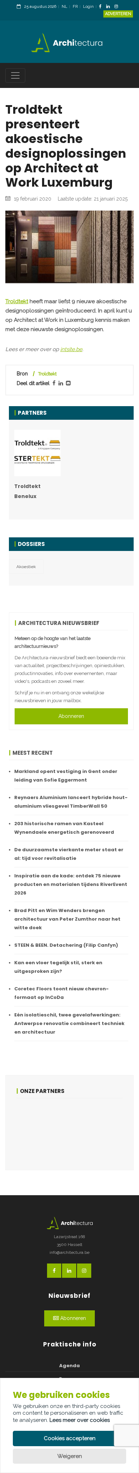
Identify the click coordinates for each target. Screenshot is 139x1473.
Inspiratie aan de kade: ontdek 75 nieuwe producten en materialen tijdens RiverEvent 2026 (70, 884)
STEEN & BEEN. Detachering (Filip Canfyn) (66, 945)
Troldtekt (16, 301)
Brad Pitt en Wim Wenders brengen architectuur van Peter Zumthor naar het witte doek (67, 919)
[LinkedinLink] (109, 7)
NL (64, 6)
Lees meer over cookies (80, 1420)
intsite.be (71, 349)
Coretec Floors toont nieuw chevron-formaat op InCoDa (61, 993)
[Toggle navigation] (15, 75)
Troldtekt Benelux (27, 491)
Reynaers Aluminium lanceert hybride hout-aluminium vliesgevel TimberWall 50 (71, 801)
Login (88, 6)
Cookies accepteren (70, 1438)
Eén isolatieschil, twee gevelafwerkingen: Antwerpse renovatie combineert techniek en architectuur (69, 1023)
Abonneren (71, 716)
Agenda (69, 1365)
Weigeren (69, 1456)
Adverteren (118, 13)
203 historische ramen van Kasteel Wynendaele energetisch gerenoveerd (64, 828)
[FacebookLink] (102, 7)
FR (75, 6)
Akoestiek (26, 566)
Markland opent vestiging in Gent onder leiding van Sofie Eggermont (65, 775)
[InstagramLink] (118, 7)
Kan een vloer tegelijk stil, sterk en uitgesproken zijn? (58, 967)
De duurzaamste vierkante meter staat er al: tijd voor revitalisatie (68, 854)
